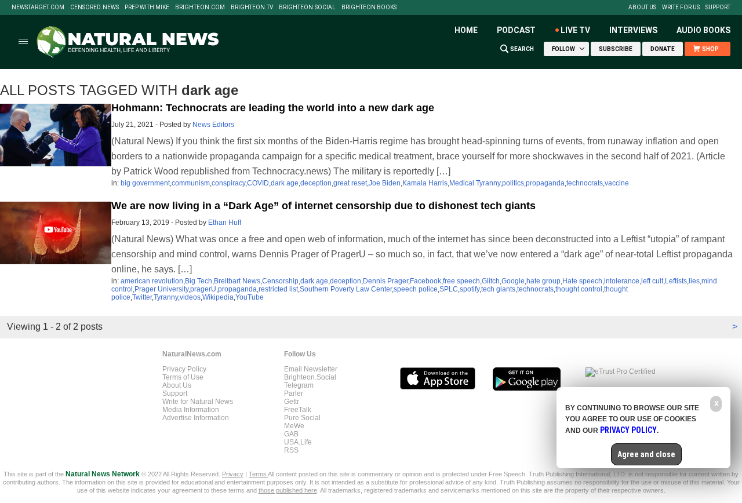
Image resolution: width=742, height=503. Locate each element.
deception (316, 183)
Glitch (491, 281)
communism (191, 183)
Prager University (161, 289)
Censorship (280, 281)
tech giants (498, 289)
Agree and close (646, 454)
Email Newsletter (310, 369)
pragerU (203, 289)
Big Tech (198, 281)
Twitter (142, 297)
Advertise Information (195, 418)
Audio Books (703, 30)
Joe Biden (385, 183)
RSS (291, 450)
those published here (288, 490)
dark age (285, 183)
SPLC (448, 289)
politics (513, 183)
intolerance (621, 281)
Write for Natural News (197, 402)
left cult (652, 281)
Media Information (190, 410)
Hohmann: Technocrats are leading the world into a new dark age (272, 108)
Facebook (425, 281)
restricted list (278, 289)
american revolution (152, 281)
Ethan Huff (224, 222)
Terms (258, 474)
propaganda (545, 183)
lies (694, 281)
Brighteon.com (200, 7)
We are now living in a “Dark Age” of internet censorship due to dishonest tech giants (323, 206)
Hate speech (582, 281)
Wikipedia (218, 297)
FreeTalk (297, 410)
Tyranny (166, 297)
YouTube (249, 297)
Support (717, 7)
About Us (642, 7)
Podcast (516, 30)
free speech (461, 281)
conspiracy (228, 183)
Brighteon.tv (252, 7)
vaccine (617, 183)
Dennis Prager (385, 281)
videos (190, 297)
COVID (258, 183)
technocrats (584, 183)
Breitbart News (237, 281)
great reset (350, 183)
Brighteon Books (369, 7)
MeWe (294, 426)
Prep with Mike (147, 7)
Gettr (291, 402)
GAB (291, 434)
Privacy (232, 474)
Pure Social (302, 418)
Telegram (299, 385)
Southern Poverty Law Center (346, 289)
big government (145, 183)
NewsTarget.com (38, 7)
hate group (543, 281)
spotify (469, 289)
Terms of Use (182, 377)
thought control (578, 289)
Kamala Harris (425, 183)
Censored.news (94, 7)
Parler (293, 393)
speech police (416, 289)
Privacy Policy (184, 369)
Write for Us (681, 7)
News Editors (213, 125)
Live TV (575, 30)
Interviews (633, 30)
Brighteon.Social (307, 7)
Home (466, 30)
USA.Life (298, 442)
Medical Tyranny (474, 183)
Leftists (676, 281)
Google (513, 281)
